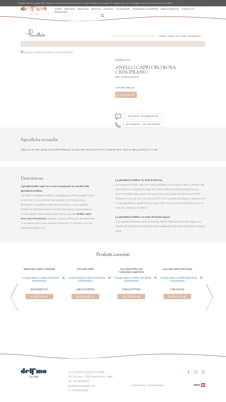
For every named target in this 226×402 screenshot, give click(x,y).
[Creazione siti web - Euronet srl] (199, 384)
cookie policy (138, 385)
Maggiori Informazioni (186, 3)
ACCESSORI (123, 9)
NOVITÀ (96, 9)
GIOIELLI (108, 9)
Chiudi (204, 3)
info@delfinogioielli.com (81, 385)
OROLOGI (83, 9)
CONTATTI (188, 9)
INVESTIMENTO (170, 9)
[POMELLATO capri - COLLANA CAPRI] (85, 283)
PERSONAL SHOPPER (145, 9)
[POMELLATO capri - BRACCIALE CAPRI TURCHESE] (39, 283)
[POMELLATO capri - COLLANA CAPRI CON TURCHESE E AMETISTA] (131, 283)
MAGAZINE (61, 12)
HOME (58, 9)
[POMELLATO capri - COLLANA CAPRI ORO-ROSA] (177, 283)
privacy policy (156, 385)
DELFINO (69, 9)
